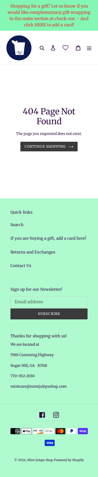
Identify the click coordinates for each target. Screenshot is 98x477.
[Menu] (89, 47)
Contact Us (20, 265)
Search (17, 224)
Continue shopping (45, 146)
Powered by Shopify (69, 460)
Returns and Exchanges (32, 252)
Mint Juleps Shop (40, 460)
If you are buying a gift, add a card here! (48, 238)
